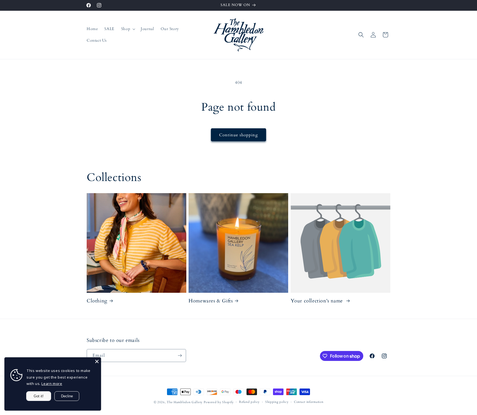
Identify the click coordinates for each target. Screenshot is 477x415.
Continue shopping (238, 135)
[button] (127, 29)
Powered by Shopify (219, 402)
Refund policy (249, 402)
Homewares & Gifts (211, 301)
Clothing (97, 301)
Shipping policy (277, 402)
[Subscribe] (180, 355)
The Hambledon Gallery (185, 402)
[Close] (97, 361)
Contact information (308, 402)
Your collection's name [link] (317, 301)
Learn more (51, 383)
